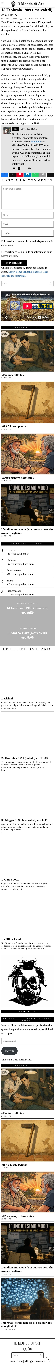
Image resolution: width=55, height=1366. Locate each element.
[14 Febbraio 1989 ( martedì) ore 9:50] (27, 608)
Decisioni (7, 698)
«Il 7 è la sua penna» (14, 426)
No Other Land (11, 939)
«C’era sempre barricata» (17, 477)
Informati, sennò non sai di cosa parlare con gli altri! (26, 1324)
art (8, 580)
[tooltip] (14, 168)
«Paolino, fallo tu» (12, 375)
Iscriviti (9, 1050)
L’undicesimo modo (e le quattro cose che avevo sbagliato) (27, 531)
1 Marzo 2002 (10, 879)
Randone (36, 141)
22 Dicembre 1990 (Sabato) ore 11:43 (24, 758)
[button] (51, 283)
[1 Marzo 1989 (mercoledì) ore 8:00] (27, 633)
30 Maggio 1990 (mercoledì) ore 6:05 (24, 820)
